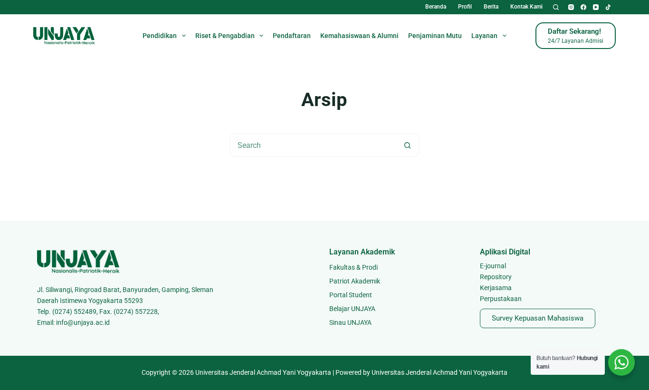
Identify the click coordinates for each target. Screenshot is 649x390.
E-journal (493, 266)
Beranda (435, 6)
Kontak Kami (526, 6)
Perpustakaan (501, 298)
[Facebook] (583, 7)
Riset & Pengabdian (225, 35)
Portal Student (350, 295)
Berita (491, 6)
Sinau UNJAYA (350, 322)
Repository (496, 277)
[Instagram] (571, 7)
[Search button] (408, 145)
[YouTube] (596, 7)
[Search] (556, 7)
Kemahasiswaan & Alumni (359, 35)
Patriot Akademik (354, 281)
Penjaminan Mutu (435, 35)
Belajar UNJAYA (352, 308)
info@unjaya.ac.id (83, 322)
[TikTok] (608, 7)
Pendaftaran (292, 35)
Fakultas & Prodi (353, 267)
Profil (465, 6)
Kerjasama (496, 288)
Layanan (484, 35)
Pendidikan (160, 35)
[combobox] (313, 145)
